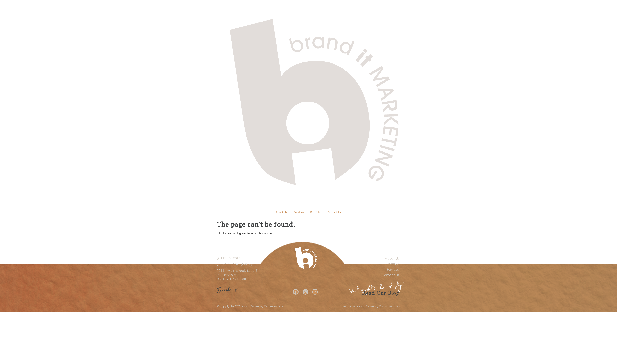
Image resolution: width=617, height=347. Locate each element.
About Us (281, 212)
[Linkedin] (315, 292)
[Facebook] (296, 292)
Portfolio (315, 212)
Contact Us (334, 212)
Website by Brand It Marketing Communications (371, 306)
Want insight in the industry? (376, 289)
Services (299, 212)
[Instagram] (305, 292)
